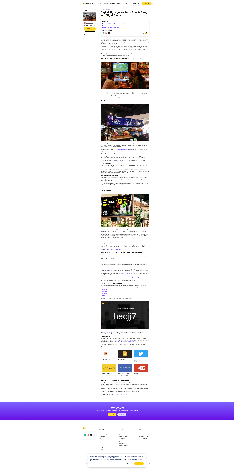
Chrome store (104, 293)
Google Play (104, 289)
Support (120, 432)
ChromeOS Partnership (123, 445)
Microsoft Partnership (123, 443)
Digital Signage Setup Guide (144, 436)
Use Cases (121, 431)
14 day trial (117, 394)
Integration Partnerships (124, 439)
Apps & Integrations (123, 436)
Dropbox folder (130, 341)
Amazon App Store (106, 291)
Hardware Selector (136, 277)
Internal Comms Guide (143, 438)
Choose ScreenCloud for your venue (110, 27)
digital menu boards (137, 143)
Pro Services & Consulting (124, 434)
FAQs (140, 429)
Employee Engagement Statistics (145, 434)
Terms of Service (102, 431)
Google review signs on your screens (120, 187)
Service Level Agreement (103, 432)
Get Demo (121, 414)
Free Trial (112, 414)
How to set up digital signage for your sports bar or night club (116, 25)
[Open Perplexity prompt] (109, 33)
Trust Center (101, 438)
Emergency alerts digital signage (113, 249)
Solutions (105, 3)
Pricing (118, 3)
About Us (100, 451)
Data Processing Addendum (104, 434)
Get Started (147, 3)
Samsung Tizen (127, 273)
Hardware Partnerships (123, 441)
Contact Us (101, 449)
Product (99, 3)
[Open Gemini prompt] (112, 33)
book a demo (125, 394)
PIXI (108, 270)
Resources (112, 3)
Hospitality (108, 9)
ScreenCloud (107, 332)
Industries (121, 429)
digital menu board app (123, 149)
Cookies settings (129, 463)
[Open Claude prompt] (106, 33)
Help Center (141, 431)
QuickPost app (125, 160)
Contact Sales (135, 3)
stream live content (115, 240)
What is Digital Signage (143, 432)
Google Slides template (142, 151)
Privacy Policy (112, 457)
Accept (139, 463)
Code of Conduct (102, 436)
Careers (100, 452)
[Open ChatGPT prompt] (103, 33)
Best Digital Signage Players (144, 439)
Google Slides (119, 341)
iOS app (103, 295)
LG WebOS (121, 273)
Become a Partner (122, 438)
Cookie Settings (99, 459)
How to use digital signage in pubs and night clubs (113, 23)
